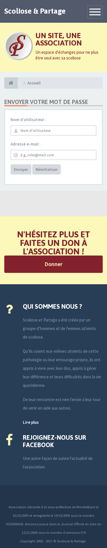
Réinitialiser (46, 169)
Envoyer (21, 169)
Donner (53, 263)
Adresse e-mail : (26, 144)
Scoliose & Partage (35, 11)
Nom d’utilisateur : (28, 119)
